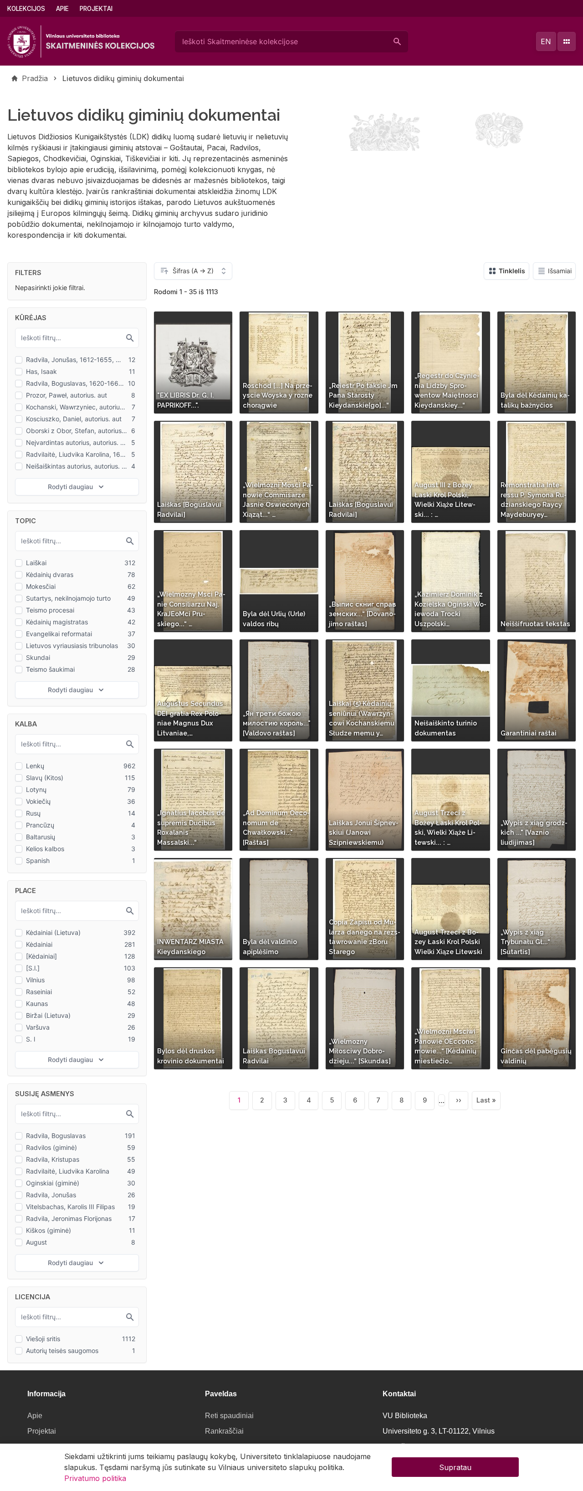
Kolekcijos (26, 8)
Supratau (455, 1467)
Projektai (96, 8)
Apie (62, 8)
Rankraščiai (224, 1431)
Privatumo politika (95, 1478)
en (546, 41)
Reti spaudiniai (229, 1416)
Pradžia (35, 78)
